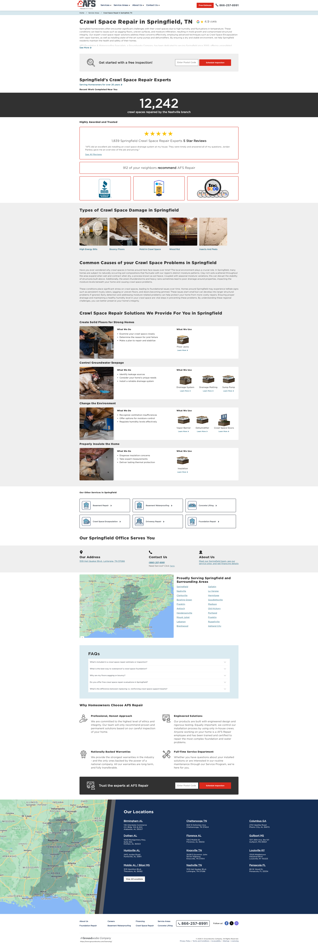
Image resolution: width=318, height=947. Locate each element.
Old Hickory (214, 608)
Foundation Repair (88, 926)
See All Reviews (93, 154)
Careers (111, 921)
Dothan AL (130, 835)
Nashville (181, 591)
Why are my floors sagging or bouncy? (107, 675)
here (172, 566)
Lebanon (181, 622)
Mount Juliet (183, 617)
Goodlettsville (215, 600)
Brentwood (182, 626)
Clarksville (182, 595)
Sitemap (226, 941)
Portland (212, 613)
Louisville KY (257, 850)
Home (82, 13)
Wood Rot (174, 249)
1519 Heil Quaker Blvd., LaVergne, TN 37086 (102, 561)
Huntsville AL (132, 850)
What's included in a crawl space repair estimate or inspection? (118, 662)
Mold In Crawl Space (150, 249)
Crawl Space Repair (145, 926)
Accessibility (216, 941)
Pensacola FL (257, 865)
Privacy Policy (185, 941)
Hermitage (213, 595)
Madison (212, 604)
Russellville (214, 622)
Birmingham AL (133, 821)
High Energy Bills (88, 249)
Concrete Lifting (165, 926)
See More (85, 47)
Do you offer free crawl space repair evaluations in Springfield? (119, 682)
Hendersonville (184, 613)
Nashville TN (194, 865)
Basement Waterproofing (119, 926)
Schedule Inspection (215, 63)
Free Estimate (205, 5)
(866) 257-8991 (157, 562)
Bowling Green (184, 600)
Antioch (181, 608)
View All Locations (134, 879)
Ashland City (214, 626)
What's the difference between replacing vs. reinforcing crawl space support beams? (128, 689)
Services (105, 5)
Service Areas (121, 5)
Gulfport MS (256, 835)
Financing (140, 921)
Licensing (234, 941)
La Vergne (213, 591)
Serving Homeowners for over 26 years (100, 84)
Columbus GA (257, 821)
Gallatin (212, 586)
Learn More (182, 350)
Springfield (182, 586)
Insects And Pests (208, 249)
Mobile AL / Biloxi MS (137, 865)
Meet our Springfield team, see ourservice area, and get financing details (218, 562)
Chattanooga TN (196, 821)
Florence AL (193, 835)
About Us (137, 5)
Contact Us (152, 5)
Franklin (181, 604)
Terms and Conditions (201, 941)
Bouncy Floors (116, 249)
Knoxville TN (194, 850)
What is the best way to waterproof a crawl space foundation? (118, 669)
